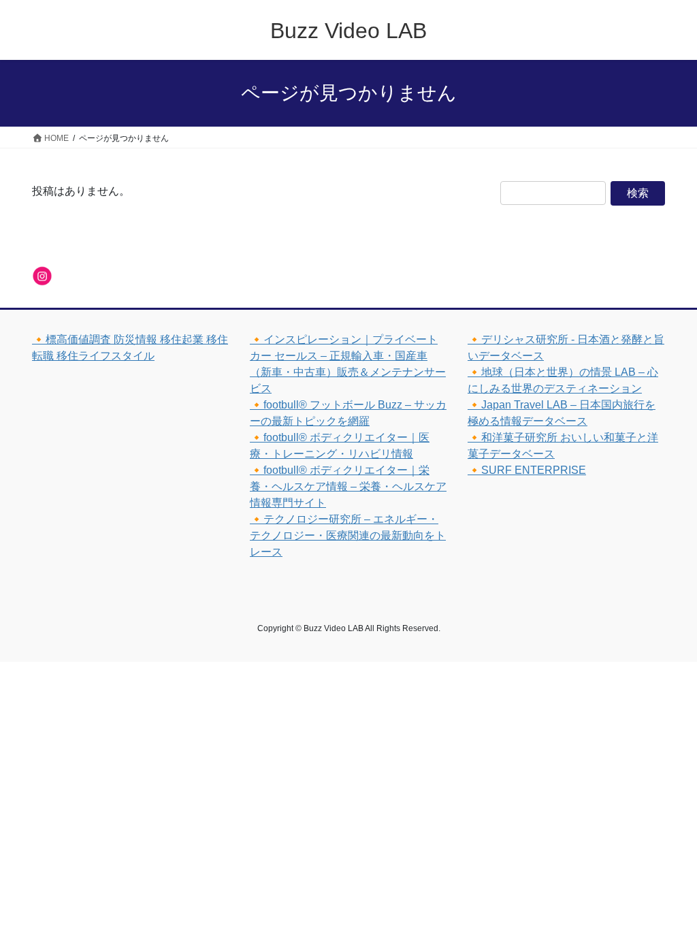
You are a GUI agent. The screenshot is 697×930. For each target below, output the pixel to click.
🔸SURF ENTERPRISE (527, 470)
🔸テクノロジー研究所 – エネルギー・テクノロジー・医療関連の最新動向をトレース (348, 535)
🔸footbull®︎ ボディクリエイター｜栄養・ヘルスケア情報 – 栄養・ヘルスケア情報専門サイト (348, 486)
